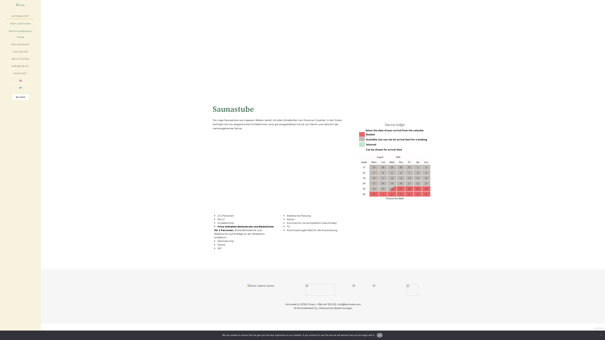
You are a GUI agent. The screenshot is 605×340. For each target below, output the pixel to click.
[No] (601, 335)
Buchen (20, 97)
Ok (379, 335)
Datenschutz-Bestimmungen (335, 308)
